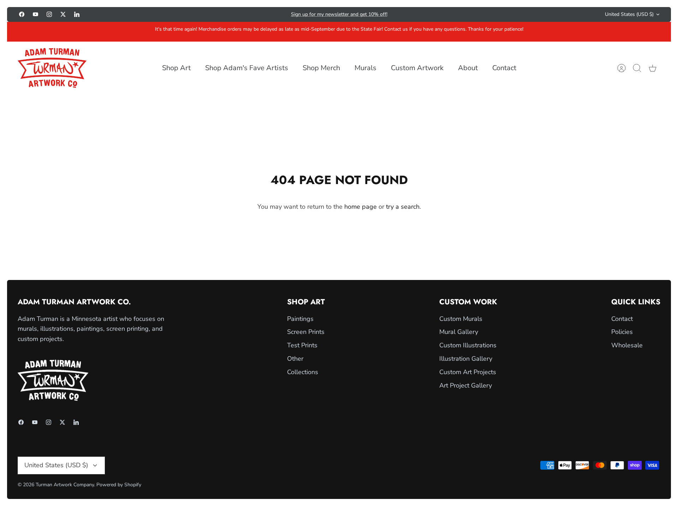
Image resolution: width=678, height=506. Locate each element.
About (468, 68)
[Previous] (233, 14)
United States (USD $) (629, 14)
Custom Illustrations (467, 345)
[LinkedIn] (77, 14)
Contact (504, 68)
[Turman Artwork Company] (52, 68)
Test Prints (302, 345)
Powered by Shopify (118, 484)
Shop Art (176, 68)
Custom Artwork (417, 68)
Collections (302, 372)
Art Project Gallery (465, 385)
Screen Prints (306, 332)
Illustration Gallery (465, 358)
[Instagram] (49, 14)
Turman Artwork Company (65, 484)
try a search (403, 206)
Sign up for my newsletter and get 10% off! (339, 14)
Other (295, 358)
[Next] (445, 14)
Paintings (300, 319)
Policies (622, 332)
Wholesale (627, 345)
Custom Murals (460, 319)
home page (360, 206)
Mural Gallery (458, 332)
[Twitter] (63, 14)
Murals (365, 68)
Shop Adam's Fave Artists (246, 68)
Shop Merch (321, 68)
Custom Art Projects (467, 372)
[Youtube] (35, 14)
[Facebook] (22, 14)
